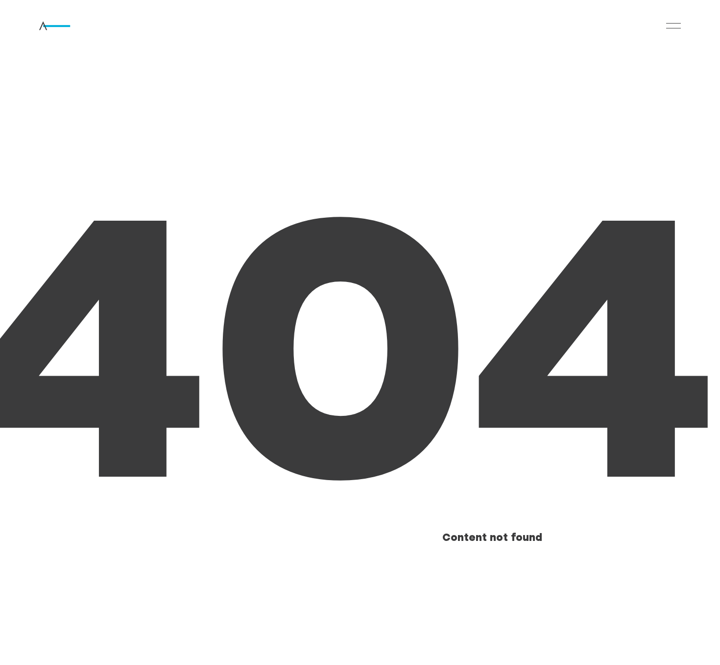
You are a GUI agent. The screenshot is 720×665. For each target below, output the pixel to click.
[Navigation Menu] (673, 26)
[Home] (69, 26)
